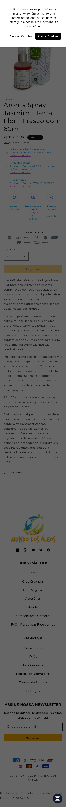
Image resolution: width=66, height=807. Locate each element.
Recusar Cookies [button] (21, 36)
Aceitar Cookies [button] (48, 36)
